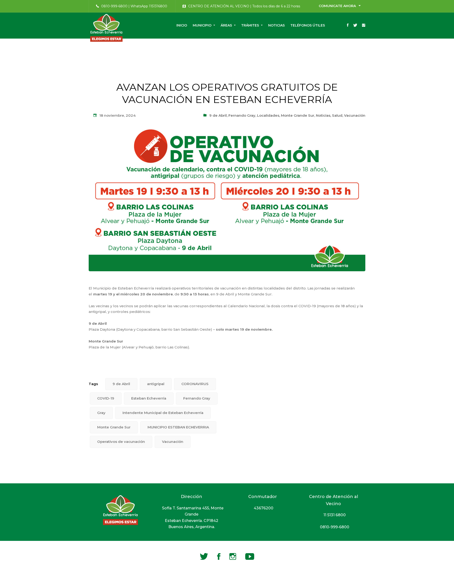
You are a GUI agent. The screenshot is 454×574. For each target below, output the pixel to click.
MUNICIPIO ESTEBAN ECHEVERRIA (178, 427)
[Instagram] (363, 25)
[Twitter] (355, 25)
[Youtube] (250, 556)
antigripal (155, 384)
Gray (101, 412)
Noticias (323, 115)
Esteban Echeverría (148, 398)
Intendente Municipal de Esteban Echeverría (162, 412)
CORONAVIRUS (195, 384)
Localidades (268, 115)
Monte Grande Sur (297, 115)
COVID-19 (105, 398)
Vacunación (354, 115)
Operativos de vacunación (121, 441)
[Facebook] (347, 25)
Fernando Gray (241, 115)
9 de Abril (218, 115)
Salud (337, 115)
